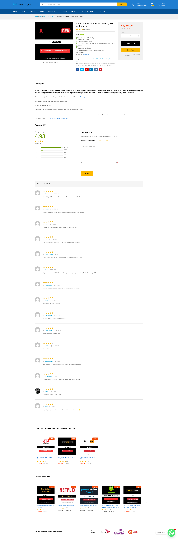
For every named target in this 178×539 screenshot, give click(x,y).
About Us (52, 11)
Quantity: (123, 32)
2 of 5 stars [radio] (100, 140)
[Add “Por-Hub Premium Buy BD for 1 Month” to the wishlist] (90, 453)
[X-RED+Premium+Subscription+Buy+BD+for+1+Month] (82, 69)
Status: (77, 34)
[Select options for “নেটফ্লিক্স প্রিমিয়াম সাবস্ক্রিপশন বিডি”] (60, 501)
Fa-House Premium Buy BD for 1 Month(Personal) (131, 506)
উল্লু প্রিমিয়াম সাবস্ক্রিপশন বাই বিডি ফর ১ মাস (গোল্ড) (45, 506)
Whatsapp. (86, 54)
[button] (136, 55)
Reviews (87, 29)
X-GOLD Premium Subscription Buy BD (56, 118)
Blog (42, 11)
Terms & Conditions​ (68, 11)
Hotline (138, 3)
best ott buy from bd (84, 63)
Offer (32, 11)
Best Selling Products (99, 59)
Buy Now (130, 50)
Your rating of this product (88, 140)
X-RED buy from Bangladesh (88, 65)
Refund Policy (88, 11)
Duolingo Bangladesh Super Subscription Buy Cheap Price (110, 506)
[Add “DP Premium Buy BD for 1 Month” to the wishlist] (47, 453)
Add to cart (131, 43)
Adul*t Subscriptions (87, 59)
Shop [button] (24, 11)
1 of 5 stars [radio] (98, 140)
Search (122, 4)
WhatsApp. (82, 96)
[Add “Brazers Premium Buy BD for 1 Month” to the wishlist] (69, 453)
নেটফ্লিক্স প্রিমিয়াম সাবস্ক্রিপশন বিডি (66, 505)
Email (116, 163)
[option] (45, 452)
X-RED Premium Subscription (105, 65)
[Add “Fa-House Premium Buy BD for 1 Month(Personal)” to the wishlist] (134, 501)
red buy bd (101, 63)
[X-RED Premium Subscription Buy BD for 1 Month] (77, 69)
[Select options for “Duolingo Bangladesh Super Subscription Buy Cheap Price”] (103, 501)
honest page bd (94, 63)
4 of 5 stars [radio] (105, 140)
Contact (102, 11)
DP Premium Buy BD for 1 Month (44, 458)
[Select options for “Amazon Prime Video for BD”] (82, 501)
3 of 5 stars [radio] (102, 140)
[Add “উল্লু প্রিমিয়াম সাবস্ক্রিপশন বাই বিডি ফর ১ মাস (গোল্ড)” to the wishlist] (47, 501)
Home (15, 11)
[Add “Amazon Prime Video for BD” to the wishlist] (90, 501)
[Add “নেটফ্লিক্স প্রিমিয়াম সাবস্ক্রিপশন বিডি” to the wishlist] (69, 501)
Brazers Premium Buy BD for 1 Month (66, 458)
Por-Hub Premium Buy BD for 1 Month (88, 458)
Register (163, 5)
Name (83, 163)
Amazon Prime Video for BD (88, 505)
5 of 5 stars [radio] (107, 140)
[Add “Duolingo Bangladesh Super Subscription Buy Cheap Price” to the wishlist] (112, 501)
